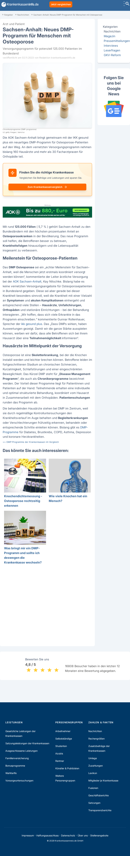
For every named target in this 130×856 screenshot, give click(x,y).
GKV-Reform (112, 55)
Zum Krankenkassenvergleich (45, 186)
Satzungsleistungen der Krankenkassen (27, 743)
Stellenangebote (99, 835)
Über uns (83, 835)
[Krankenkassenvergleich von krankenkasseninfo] (19, 4)
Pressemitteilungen (117, 41)
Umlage (92, 758)
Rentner (59, 760)
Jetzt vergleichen (61, 4)
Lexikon (92, 773)
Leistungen (14, 722)
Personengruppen (69, 722)
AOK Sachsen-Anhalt (27, 281)
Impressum (28, 835)
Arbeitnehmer (62, 731)
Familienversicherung (17, 758)
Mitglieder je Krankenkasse (103, 780)
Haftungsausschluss (47, 835)
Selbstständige (63, 738)
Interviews (111, 45)
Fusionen (93, 788)
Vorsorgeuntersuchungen (19, 780)
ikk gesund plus (31, 324)
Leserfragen (112, 50)
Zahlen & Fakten (101, 722)
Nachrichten (95, 731)
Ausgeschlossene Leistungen (21, 750)
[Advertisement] (47, 605)
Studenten (61, 746)
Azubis (59, 753)
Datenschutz (68, 835)
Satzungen (94, 802)
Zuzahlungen (95, 765)
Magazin (109, 36)
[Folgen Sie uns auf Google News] (114, 109)
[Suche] (127, 4)
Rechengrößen (96, 738)
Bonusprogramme (15, 765)
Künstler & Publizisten (67, 768)
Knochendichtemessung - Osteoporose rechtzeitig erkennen (23, 500)
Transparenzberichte (99, 810)
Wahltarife (11, 773)
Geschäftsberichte (98, 795)
